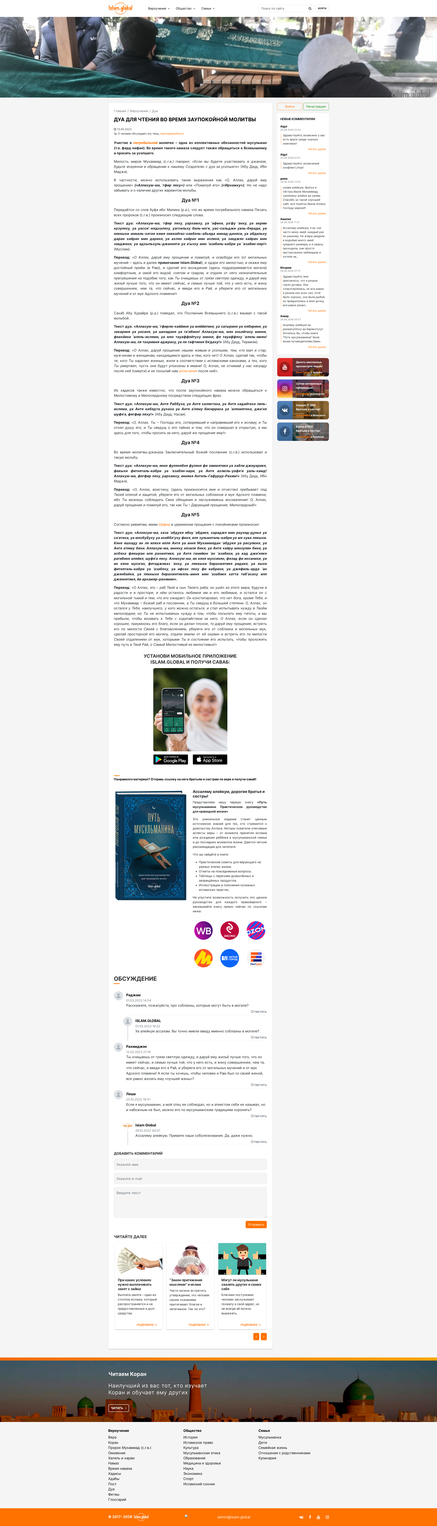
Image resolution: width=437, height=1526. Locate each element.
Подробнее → (147, 1324)
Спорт (188, 1479)
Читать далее (317, 149)
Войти (322, 8)
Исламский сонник (199, 1484)
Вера (112, 1437)
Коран (113, 1442)
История (190, 1437)
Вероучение (157, 8)
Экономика (192, 1473)
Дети (262, 1442)
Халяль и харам (121, 1458)
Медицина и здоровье (202, 1463)
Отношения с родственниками (284, 1453)
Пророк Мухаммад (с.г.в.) (129, 1447)
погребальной (145, 143)
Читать (117, 1408)
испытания (188, 371)
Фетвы (113, 1494)
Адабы (113, 1479)
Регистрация (316, 106)
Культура (191, 1447)
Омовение (116, 1453)
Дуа (111, 1489)
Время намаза (120, 1468)
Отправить (256, 1224)
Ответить (259, 1011)
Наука (188, 1468)
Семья (206, 8)
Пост (112, 1484)
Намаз (113, 1463)
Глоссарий (117, 1499)
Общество (184, 8)
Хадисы (114, 1473)
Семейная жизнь (272, 1447)
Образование (194, 1458)
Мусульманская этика (201, 1453)
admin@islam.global (233, 1517)
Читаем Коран (127, 1374)
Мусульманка (269, 1437)
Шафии (164, 524)
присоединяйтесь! (172, 133)
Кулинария (267, 1458)
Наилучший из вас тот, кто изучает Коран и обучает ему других (157, 1389)
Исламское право (198, 1442)
